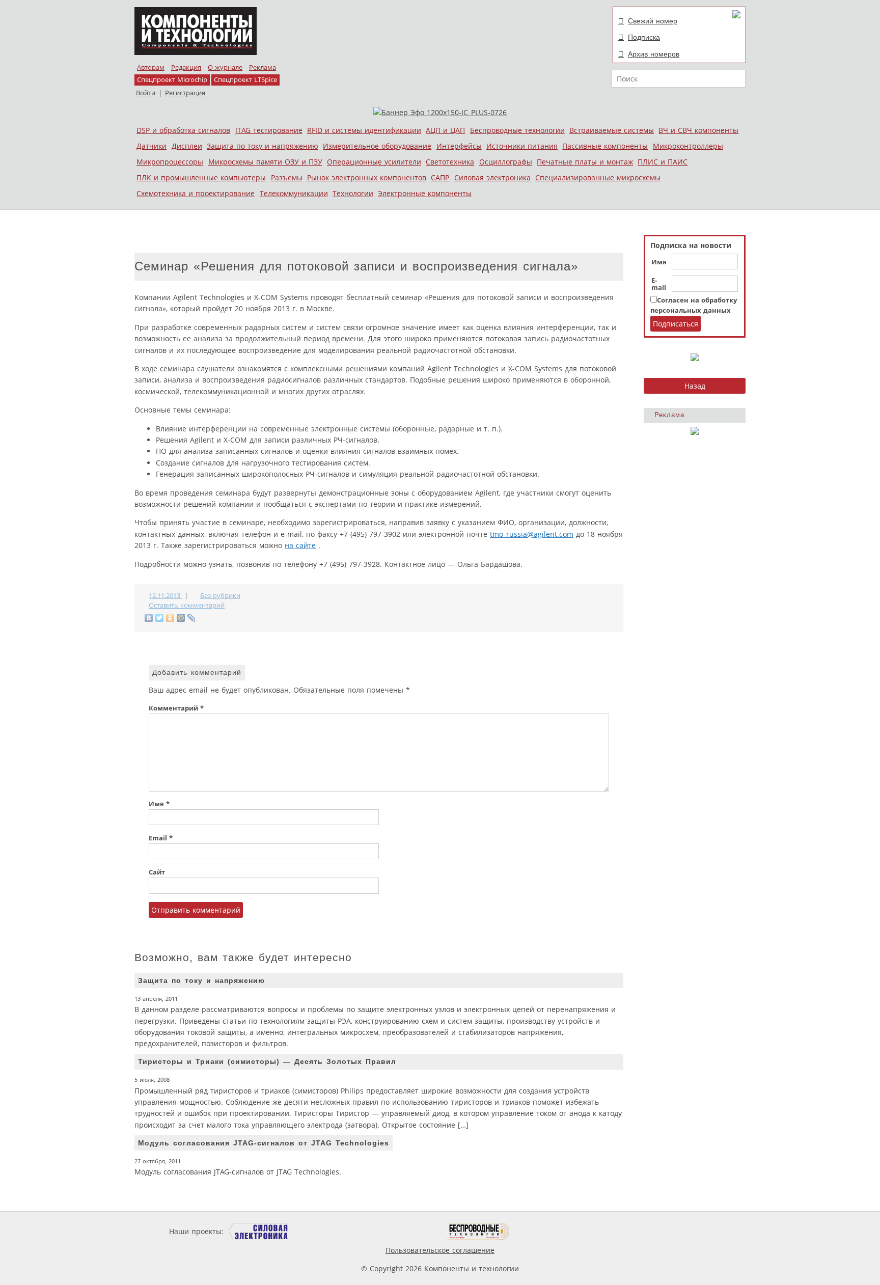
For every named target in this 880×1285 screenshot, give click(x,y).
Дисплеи (187, 146)
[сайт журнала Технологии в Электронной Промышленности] (323, 1231)
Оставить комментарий (187, 605)
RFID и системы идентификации (364, 130)
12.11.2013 (165, 595)
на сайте (300, 545)
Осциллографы (505, 162)
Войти (145, 93)
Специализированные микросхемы (598, 177)
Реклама (262, 67)
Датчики (151, 146)
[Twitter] (159, 617)
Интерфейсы (459, 146)
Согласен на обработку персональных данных (693, 305)
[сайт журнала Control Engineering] (546, 1231)
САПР (440, 177)
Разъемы (286, 177)
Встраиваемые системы (611, 130)
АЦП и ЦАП (445, 130)
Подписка (644, 37)
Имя (659, 262)
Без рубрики (220, 595)
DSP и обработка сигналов (183, 130)
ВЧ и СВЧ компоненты (698, 130)
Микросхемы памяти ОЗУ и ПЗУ (265, 162)
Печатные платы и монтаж (585, 162)
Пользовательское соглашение (440, 1250)
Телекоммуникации (294, 193)
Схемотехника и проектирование (195, 193)
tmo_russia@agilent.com (531, 534)
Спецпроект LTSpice (245, 79)
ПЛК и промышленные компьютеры (201, 177)
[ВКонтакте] (149, 617)
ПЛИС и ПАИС (663, 162)
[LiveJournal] (191, 617)
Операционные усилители (374, 162)
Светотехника (450, 162)
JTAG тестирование (268, 130)
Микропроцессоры (169, 162)
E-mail (658, 284)
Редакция (186, 67)
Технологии (353, 193)
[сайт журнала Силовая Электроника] (259, 1231)
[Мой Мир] (181, 617)
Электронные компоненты (425, 193)
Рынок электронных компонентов (366, 177)
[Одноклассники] (170, 617)
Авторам (150, 67)
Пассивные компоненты (605, 146)
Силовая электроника (492, 177)
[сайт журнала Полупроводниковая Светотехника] (399, 1231)
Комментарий (176, 708)
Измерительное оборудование (377, 146)
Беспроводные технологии (517, 130)
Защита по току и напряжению (262, 146)
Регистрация (185, 93)
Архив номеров (653, 54)
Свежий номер (652, 21)
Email (161, 838)
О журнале (225, 67)
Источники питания (522, 146)
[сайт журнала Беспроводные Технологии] (478, 1231)
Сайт (157, 872)
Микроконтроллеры (688, 146)
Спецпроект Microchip (172, 79)
